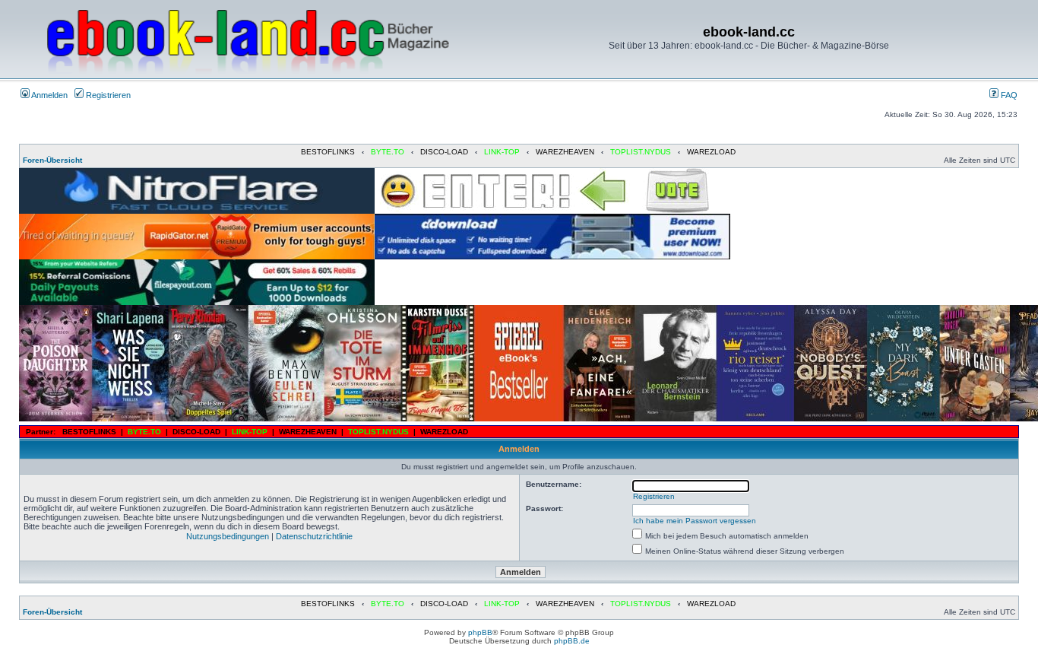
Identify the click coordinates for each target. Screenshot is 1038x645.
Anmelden (49, 95)
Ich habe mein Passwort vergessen (694, 520)
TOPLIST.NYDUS (640, 152)
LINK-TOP (502, 152)
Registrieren (107, 95)
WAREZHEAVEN (565, 152)
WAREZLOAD (711, 152)
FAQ (1007, 95)
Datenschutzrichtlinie (314, 536)
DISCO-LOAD (444, 152)
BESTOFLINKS (328, 152)
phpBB (480, 632)
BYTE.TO (387, 152)
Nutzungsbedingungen (227, 536)
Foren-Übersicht (52, 160)
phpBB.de (572, 641)
